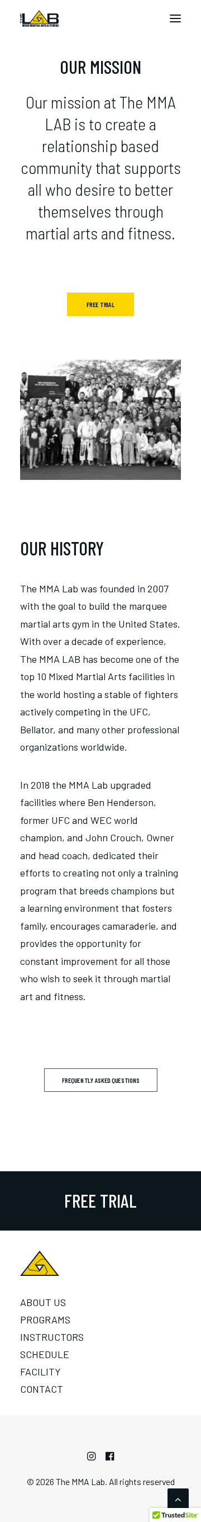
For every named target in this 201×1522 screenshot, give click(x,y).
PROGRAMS (45, 1319)
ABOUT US (43, 1302)
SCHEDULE (44, 1354)
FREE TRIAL (100, 304)
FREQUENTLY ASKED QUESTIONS (100, 1080)
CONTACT (41, 1389)
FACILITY (40, 1371)
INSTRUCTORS (52, 1337)
